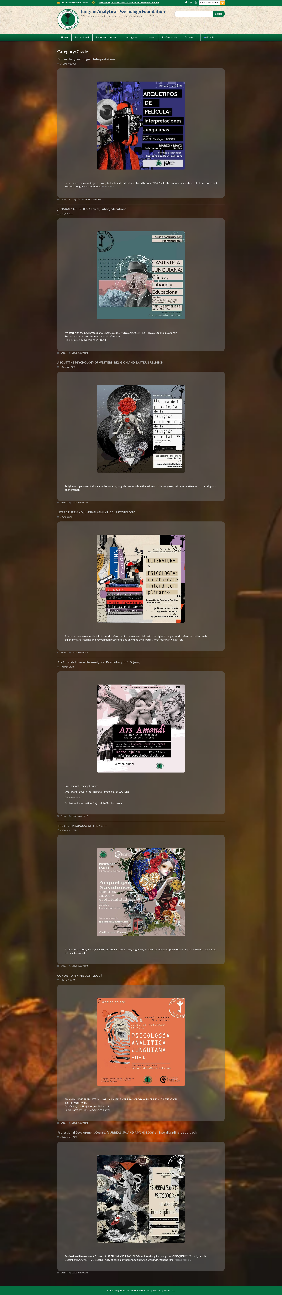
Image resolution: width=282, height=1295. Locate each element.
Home (64, 37)
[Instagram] (191, 3)
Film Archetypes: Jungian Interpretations (86, 59)
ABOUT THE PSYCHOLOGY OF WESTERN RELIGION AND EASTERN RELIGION (110, 362)
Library (151, 37)
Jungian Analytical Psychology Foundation (123, 11)
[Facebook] (186, 3)
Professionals (169, 37)
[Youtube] (196, 3)
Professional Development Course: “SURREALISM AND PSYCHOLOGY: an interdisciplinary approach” (127, 1132)
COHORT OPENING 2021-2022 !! (79, 975)
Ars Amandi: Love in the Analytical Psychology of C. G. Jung (98, 662)
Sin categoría (74, 199)
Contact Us (191, 37)
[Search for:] (199, 13)
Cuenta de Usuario (209, 2)
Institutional (82, 37)
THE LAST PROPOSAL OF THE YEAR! (82, 826)
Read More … (109, 186)
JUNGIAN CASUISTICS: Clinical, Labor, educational (92, 209)
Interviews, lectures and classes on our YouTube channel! (129, 2)
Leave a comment (93, 199)
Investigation (131, 37)
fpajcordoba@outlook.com (74, 2)
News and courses (106, 37)
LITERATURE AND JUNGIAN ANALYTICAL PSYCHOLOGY (96, 512)
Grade (63, 199)
